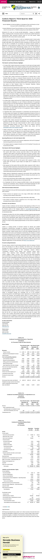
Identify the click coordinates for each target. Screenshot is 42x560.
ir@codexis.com (5, 326)
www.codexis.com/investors (31, 208)
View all (39, 1)
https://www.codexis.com (29, 240)
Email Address (6, 549)
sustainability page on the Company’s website (13, 127)
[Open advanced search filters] (36, 13)
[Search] (33, 13)
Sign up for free (12, 554)
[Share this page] (39, 13)
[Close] (21, 536)
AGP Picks (3, 1)
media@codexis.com (6, 333)
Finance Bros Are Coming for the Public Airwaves (13, 1)
